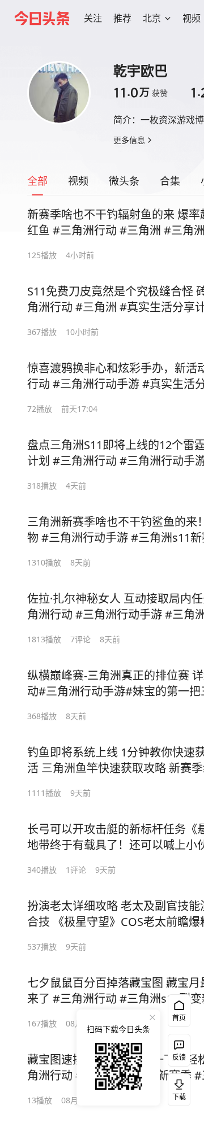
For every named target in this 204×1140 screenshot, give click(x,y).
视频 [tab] (78, 181)
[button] (93, 18)
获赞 (140, 92)
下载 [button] (177, 1087)
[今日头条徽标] (42, 18)
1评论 (76, 869)
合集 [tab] (170, 181)
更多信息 (129, 139)
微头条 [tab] (124, 181)
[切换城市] (167, 18)
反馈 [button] (179, 1057)
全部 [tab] (37, 181)
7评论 (80, 639)
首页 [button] (179, 1017)
